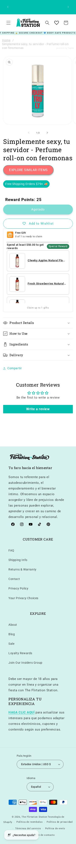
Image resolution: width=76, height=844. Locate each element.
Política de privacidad (59, 822)
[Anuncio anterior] (7, 7)
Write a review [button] (38, 409)
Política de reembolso (29, 822)
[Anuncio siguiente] (68, 7)
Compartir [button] (14, 368)
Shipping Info (17, 560)
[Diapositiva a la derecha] (47, 132)
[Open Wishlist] (56, 22)
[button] (8, 22)
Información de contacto (40, 835)
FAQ (11, 550)
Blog (11, 634)
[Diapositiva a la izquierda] (28, 132)
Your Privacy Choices (23, 598)
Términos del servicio (28, 828)
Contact (14, 579)
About (12, 624)
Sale (11, 643)
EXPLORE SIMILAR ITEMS (28, 170)
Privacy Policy (18, 588)
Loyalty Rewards (20, 653)
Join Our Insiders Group (25, 662)
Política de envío (55, 828)
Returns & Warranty (22, 569)
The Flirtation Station (34, 817)
